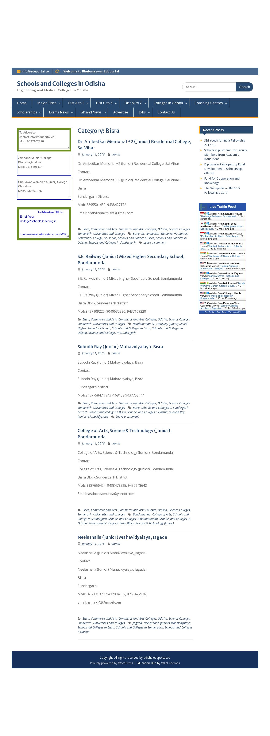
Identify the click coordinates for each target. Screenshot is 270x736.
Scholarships (27, 112)
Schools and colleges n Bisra (107, 412)
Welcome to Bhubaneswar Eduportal (91, 71)
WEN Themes (170, 663)
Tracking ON (234, 312)
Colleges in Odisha (168, 103)
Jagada (137, 623)
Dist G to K (104, 103)
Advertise (120, 112)
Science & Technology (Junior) (155, 523)
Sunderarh (85, 234)
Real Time (221, 312)
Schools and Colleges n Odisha (147, 412)
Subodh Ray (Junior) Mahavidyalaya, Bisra (120, 346)
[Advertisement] (135, 31)
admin (116, 154)
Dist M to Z (133, 103)
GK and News (91, 112)
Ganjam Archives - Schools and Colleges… (219, 267)
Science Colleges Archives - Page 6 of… (219, 306)
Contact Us (166, 112)
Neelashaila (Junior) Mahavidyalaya (167, 623)
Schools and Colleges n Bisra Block (111, 523)
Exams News (59, 112)
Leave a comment (154, 242)
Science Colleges (179, 229)
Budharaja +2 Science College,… (226, 256)
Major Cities (46, 103)
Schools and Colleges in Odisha (61, 83)
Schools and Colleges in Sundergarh (112, 242)
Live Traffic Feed (222, 207)
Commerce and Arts (104, 229)
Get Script (210, 312)
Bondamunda (142, 324)
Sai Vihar (110, 238)
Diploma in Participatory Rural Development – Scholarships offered (224, 168)
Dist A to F (76, 103)
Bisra (85, 229)
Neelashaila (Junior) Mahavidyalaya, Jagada (122, 537)
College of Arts (161, 514)
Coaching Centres (209, 103)
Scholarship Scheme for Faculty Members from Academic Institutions (225, 154)
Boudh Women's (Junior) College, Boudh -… (222, 284)
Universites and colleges (109, 234)
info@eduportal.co (35, 71)
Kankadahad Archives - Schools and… (221, 236)
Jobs (142, 112)
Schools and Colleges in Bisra (131, 328)
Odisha (162, 229)
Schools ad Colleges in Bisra (96, 627)
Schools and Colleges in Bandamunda (133, 519)
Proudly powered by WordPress (111, 663)
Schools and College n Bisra (136, 238)
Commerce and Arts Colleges (137, 229)
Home (22, 103)
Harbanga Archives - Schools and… (219, 216)
